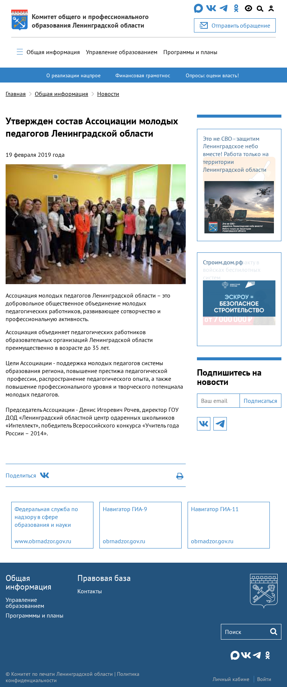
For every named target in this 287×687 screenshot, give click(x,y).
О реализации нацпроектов (73, 79)
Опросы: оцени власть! (212, 75)
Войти (264, 679)
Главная (16, 93)
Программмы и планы (35, 615)
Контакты (89, 591)
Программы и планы (190, 52)
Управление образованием (121, 52)
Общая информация (53, 52)
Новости (108, 93)
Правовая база (104, 578)
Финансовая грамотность (142, 79)
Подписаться (260, 400)
